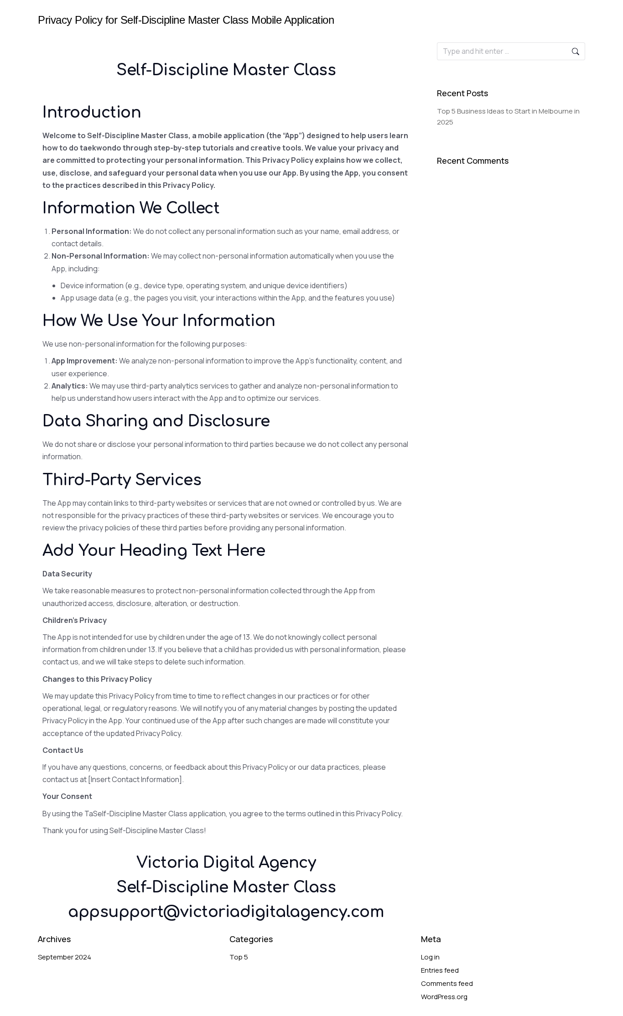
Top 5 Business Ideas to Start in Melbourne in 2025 (508, 116)
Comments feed (447, 983)
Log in (430, 957)
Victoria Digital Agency (226, 862)
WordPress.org (444, 996)
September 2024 (64, 957)
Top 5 (238, 957)
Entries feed (440, 970)
